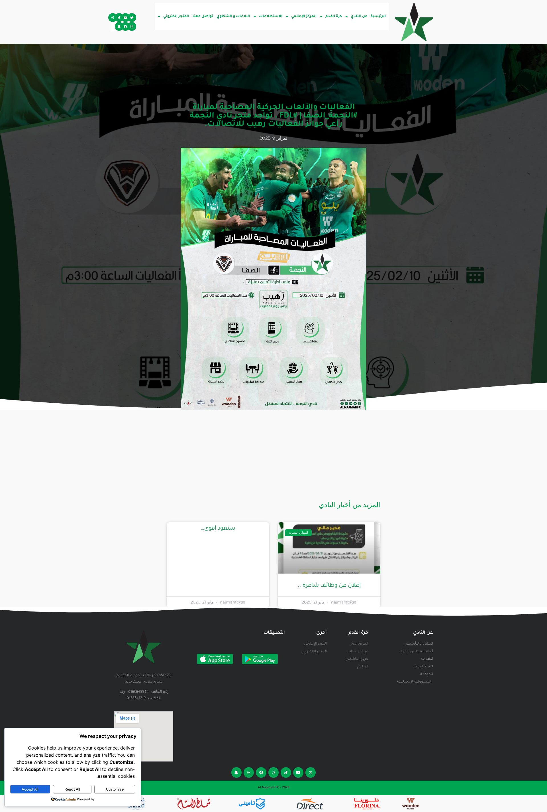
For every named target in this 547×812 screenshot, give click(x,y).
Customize (115, 789)
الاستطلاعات (270, 17)
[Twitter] (131, 17)
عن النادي (359, 17)
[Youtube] (125, 17)
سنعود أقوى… (218, 529)
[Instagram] (131, 26)
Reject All (72, 789)
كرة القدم (333, 17)
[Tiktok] (119, 17)
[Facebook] (125, 26)
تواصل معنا (203, 17)
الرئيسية (378, 17)
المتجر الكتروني (176, 17)
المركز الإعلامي (304, 17)
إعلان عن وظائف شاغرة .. (329, 586)
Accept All (30, 789)
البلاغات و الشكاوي (233, 17)
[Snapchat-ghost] (119, 26)
